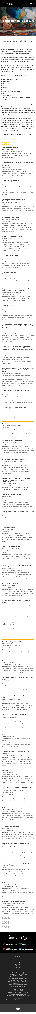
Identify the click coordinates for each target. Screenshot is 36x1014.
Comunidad (18, 967)
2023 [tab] (5, 922)
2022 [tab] (5, 927)
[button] (24, 3)
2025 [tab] (6, 143)
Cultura (18, 966)
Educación (18, 964)
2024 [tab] (6, 918)
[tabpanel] (18, 531)
